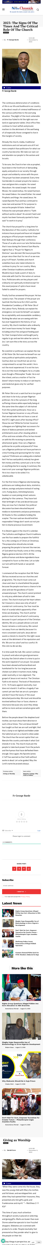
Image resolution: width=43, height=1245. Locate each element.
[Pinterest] (24, 869)
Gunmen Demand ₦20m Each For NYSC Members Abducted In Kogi (27, 954)
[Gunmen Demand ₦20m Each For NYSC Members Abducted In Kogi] (8, 954)
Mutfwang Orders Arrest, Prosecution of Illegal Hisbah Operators (25, 943)
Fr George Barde (13, 40)
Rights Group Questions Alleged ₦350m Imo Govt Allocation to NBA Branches (27, 913)
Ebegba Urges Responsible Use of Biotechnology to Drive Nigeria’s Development (27, 923)
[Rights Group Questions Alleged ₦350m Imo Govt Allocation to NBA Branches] (8, 913)
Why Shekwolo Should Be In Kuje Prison (18, 1081)
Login (39, 830)
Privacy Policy (25, 896)
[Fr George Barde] (21, 787)
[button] (36, 1242)
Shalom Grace (9, 1047)
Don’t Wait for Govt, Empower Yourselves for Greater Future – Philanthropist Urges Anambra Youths (26, 933)
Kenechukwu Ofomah (12, 1008)
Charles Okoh (9, 1084)
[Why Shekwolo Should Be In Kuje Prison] (21, 1064)
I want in (20, 891)
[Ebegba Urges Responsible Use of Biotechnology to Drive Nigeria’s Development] (8, 923)
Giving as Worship (9, 774)
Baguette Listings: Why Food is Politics (30, 774)
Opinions (6, 32)
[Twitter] (19, 869)
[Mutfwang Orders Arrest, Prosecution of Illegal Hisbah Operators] (8, 944)
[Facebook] (14, 869)
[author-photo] (3, 1008)
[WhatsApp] (29, 869)
